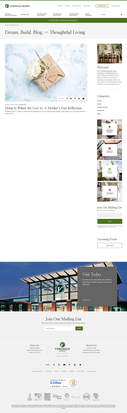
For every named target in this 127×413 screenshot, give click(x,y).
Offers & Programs (76, 6)
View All (99, 101)
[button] (67, 98)
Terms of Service (91, 371)
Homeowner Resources (73, 14)
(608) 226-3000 (34, 348)
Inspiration (25, 14)
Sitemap (72, 371)
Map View (67, 6)
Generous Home (102, 107)
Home (6, 25)
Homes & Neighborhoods (11, 14)
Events (99, 104)
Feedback (64, 371)
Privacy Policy (80, 371)
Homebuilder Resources (42, 14)
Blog (103, 14)
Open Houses (87, 6)
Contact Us (60, 6)
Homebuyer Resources (57, 14)
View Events (109, 245)
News (99, 114)
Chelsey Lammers (106, 71)
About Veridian (88, 14)
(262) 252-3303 (91, 348)
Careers (57, 371)
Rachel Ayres (23, 104)
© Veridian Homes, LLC (37, 371)
